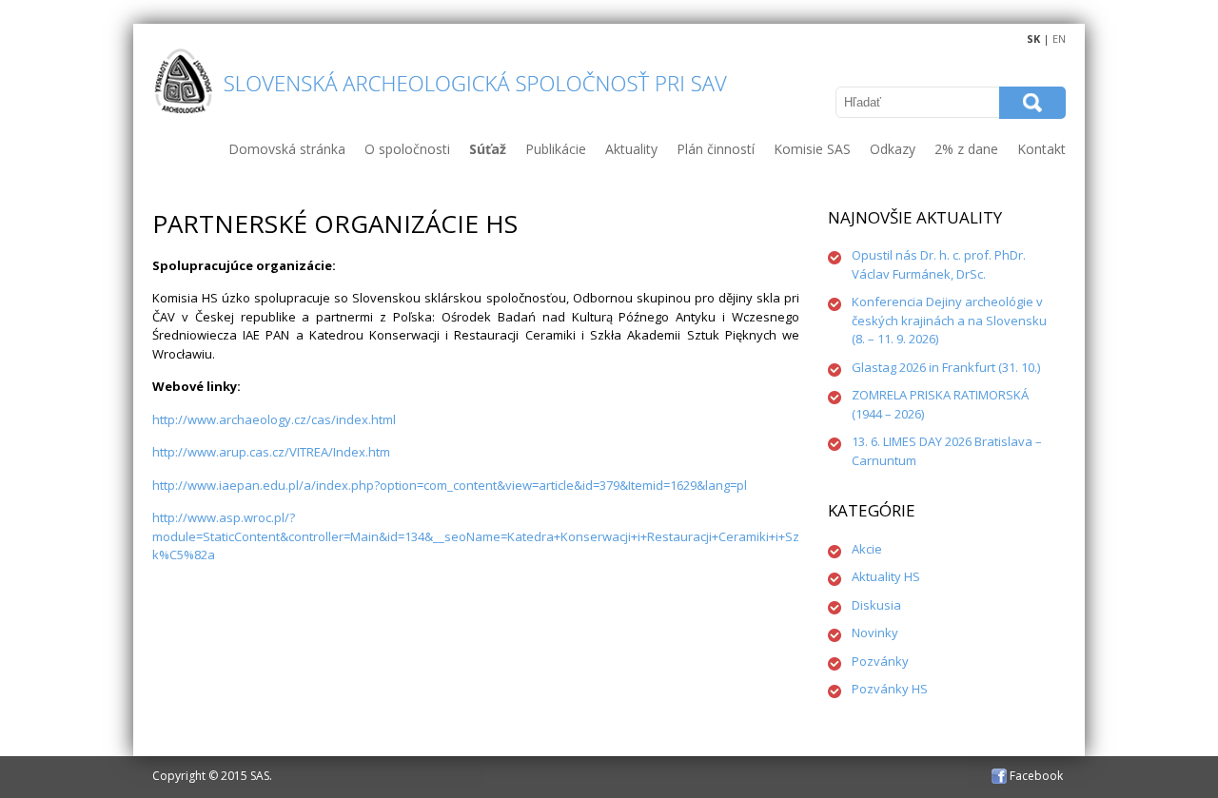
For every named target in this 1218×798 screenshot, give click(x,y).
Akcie (867, 548)
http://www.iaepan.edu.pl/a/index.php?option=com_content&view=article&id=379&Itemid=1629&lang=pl (449, 485)
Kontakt (1041, 149)
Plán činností (716, 149)
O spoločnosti (407, 149)
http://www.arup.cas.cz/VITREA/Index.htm (271, 451)
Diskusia (876, 604)
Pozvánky (880, 661)
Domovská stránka (286, 149)
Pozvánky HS (890, 688)
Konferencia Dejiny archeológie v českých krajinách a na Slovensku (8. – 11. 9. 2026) (949, 320)
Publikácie (555, 149)
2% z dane (966, 149)
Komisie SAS (812, 149)
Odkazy (892, 149)
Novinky (875, 632)
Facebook (1035, 776)
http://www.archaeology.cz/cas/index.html (274, 419)
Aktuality (631, 149)
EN (1059, 38)
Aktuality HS (886, 576)
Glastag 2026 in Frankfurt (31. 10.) (946, 367)
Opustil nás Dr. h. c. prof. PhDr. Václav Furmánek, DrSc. (939, 264)
